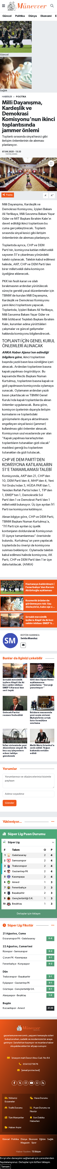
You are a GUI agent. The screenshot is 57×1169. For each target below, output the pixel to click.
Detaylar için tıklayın (28, 913)
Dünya (32, 16)
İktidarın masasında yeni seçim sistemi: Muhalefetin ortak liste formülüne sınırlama (41, 717)
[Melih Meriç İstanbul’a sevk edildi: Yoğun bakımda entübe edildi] (42, 736)
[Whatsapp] (37, 1083)
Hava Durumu (41, 1098)
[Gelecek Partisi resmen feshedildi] (15, 703)
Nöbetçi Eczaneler (11, 1100)
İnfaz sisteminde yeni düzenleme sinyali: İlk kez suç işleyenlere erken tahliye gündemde (15, 750)
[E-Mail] (23, 645)
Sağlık (50, 1139)
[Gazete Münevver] (27, 6)
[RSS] (42, 1083)
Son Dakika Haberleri (37, 1119)
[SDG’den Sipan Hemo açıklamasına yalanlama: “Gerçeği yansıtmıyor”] (42, 670)
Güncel (6, 16)
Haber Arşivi (15, 1127)
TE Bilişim (36, 1151)
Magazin (25, 1143)
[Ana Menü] (3, 6)
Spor (34, 1143)
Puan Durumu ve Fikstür (40, 1109)
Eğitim (42, 1139)
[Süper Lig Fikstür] (52, 925)
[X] (20, 1083)
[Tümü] (52, 821)
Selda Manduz (29, 638)
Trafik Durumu (15, 1108)
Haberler (7, 97)
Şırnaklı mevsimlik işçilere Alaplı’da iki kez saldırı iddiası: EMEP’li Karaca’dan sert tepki (13, 685)
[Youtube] (31, 1083)
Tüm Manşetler (16, 1117)
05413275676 (30, 1064)
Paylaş (9, 195)
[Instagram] (25, 1083)
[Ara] (52, 6)
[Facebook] (14, 1083)
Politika (20, 16)
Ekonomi (46, 16)
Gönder (9, 803)
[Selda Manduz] (10, 640)
